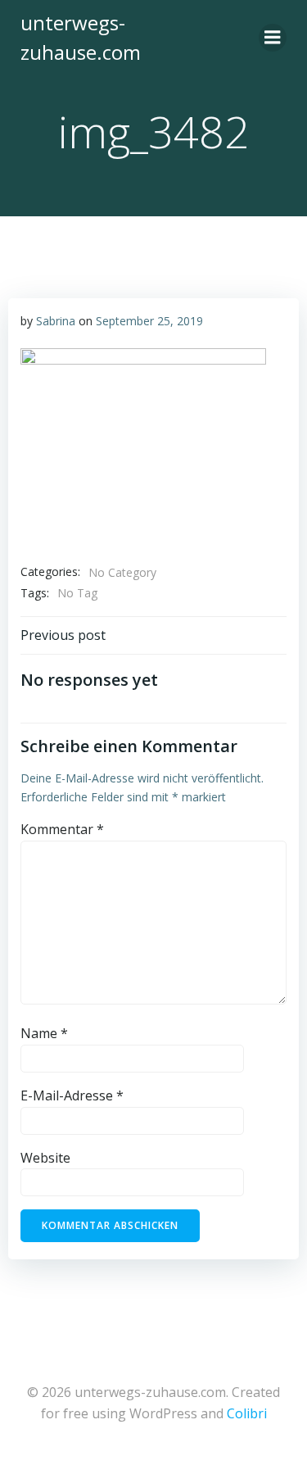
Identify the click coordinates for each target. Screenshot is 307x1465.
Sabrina (55, 321)
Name (44, 1033)
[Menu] (273, 38)
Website (45, 1158)
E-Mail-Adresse (72, 1095)
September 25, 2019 (149, 321)
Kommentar (62, 829)
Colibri (247, 1413)
